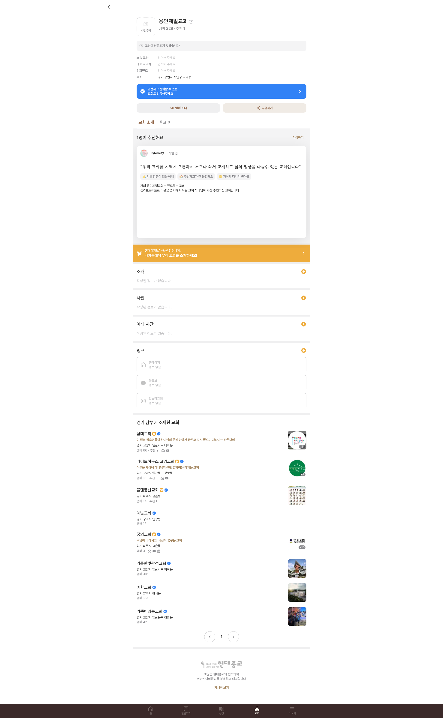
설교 (164, 122)
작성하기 (298, 137)
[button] (221, 192)
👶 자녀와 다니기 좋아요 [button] (234, 176)
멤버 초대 (181, 108)
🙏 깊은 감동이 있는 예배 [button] (158, 176)
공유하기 (267, 108)
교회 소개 (146, 122)
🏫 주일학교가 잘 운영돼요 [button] (196, 176)
